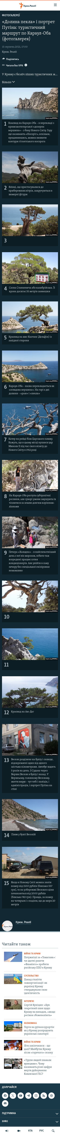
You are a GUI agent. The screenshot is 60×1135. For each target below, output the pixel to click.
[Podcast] (51, 1095)
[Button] (10, 60)
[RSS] (43, 1095)
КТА (30, 1130)
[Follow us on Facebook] (5, 1095)
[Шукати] (53, 1131)
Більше (7, 82)
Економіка (30, 1023)
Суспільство (31, 976)
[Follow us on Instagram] (36, 1095)
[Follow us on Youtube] (21, 1095)
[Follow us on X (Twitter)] (13, 1095)
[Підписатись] (5, 1103)
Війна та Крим (32, 954)
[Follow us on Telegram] (28, 1095)
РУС (41, 1130)
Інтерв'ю (29, 1001)
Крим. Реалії (9, 52)
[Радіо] (7, 1131)
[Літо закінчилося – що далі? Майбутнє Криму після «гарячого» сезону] (13, 1045)
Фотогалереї (11, 15)
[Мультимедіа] (19, 1131)
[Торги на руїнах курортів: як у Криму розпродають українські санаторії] (13, 1026)
